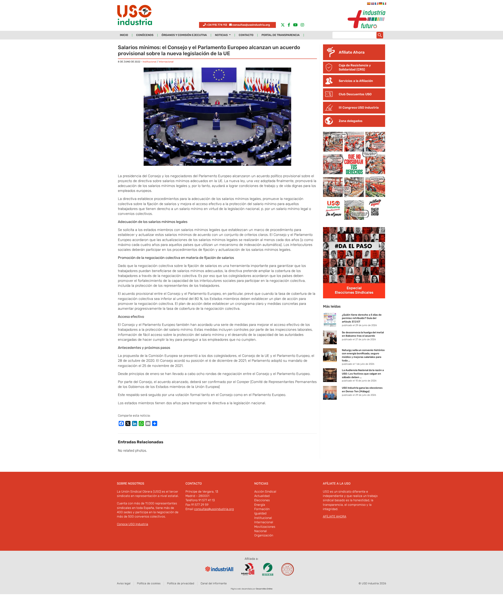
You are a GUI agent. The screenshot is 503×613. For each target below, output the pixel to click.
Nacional (260, 531)
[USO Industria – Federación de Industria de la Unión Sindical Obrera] (134, 16)
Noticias (221, 35)
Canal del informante (214, 583)
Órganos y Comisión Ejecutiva (184, 35)
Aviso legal (123, 583)
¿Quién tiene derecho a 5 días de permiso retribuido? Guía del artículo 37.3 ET (362, 318)
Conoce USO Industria (132, 524)
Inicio (124, 35)
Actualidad (262, 496)
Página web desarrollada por (252, 589)
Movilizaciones (264, 527)
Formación (262, 509)
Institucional (149, 61)
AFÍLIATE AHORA (334, 516)
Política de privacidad (180, 583)
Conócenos (144, 35)
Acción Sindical (265, 491)
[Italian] (384, 3)
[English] (372, 3)
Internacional (166, 61)
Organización (263, 535)
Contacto (246, 35)
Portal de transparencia (281, 35)
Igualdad (260, 513)
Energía (259, 505)
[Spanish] (368, 3)
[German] (380, 3)
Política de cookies (149, 583)
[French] (376, 3)
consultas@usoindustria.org (251, 25)
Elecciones (262, 500)
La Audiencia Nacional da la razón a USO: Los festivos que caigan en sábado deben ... (363, 373)
